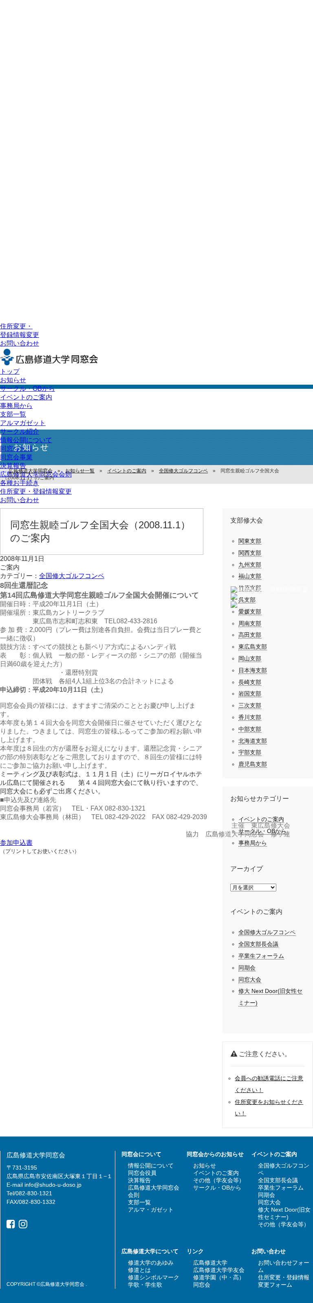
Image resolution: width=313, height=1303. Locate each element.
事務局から (16, 405)
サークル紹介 (19, 431)
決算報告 (13, 465)
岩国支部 (249, 693)
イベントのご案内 (26, 397)
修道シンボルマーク (153, 1277)
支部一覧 (13, 414)
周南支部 (249, 623)
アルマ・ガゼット (151, 1209)
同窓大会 (249, 979)
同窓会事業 (16, 457)
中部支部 (249, 729)
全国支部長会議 (258, 944)
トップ (10, 371)
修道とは (139, 1270)
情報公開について (26, 440)
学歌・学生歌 (145, 1284)
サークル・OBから (27, 388)
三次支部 (249, 705)
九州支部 (249, 564)
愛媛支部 (249, 611)
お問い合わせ (19, 343)
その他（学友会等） (219, 1180)
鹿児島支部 (252, 764)
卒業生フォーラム (261, 956)
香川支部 (249, 717)
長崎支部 (249, 682)
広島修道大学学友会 (219, 1270)
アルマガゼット (23, 422)
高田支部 (249, 635)
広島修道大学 (210, 1262)
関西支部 (249, 553)
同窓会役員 (142, 1173)
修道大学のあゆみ (151, 1262)
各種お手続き (19, 482)
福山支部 (249, 576)
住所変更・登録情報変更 (36, 491)
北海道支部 (252, 741)
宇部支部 (249, 752)
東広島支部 (252, 646)
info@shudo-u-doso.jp (53, 1184)
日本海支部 (252, 670)
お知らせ (13, 380)
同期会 (247, 967)
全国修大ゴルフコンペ (71, 575)
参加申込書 (16, 842)
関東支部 (249, 541)
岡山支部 (249, 658)
